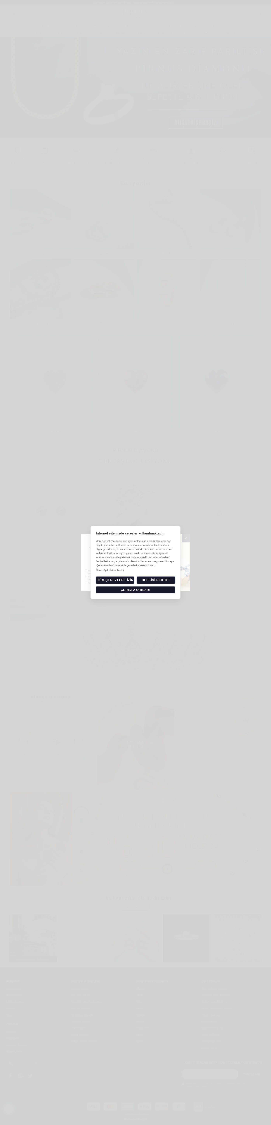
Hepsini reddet (156, 580)
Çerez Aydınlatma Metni (110, 570)
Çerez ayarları (135, 589)
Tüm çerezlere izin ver (115, 580)
